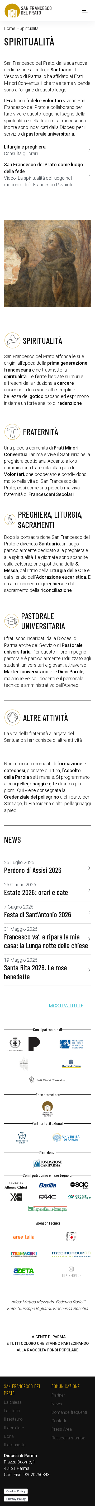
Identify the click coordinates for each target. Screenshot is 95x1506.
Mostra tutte (66, 1005)
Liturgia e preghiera (25, 147)
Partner (58, 1395)
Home (9, 28)
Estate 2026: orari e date (36, 892)
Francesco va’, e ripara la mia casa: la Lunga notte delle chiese (46, 941)
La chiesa (13, 1402)
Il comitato (14, 1427)
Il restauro (13, 1419)
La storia (12, 1410)
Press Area (61, 1429)
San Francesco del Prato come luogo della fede (43, 168)
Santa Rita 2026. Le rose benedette (35, 972)
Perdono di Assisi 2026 (32, 870)
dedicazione (16, 69)
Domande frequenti (69, 1412)
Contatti (58, 1420)
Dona (9, 1436)
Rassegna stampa (68, 1437)
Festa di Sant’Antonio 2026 (37, 914)
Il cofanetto (15, 1444)
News (56, 1403)
